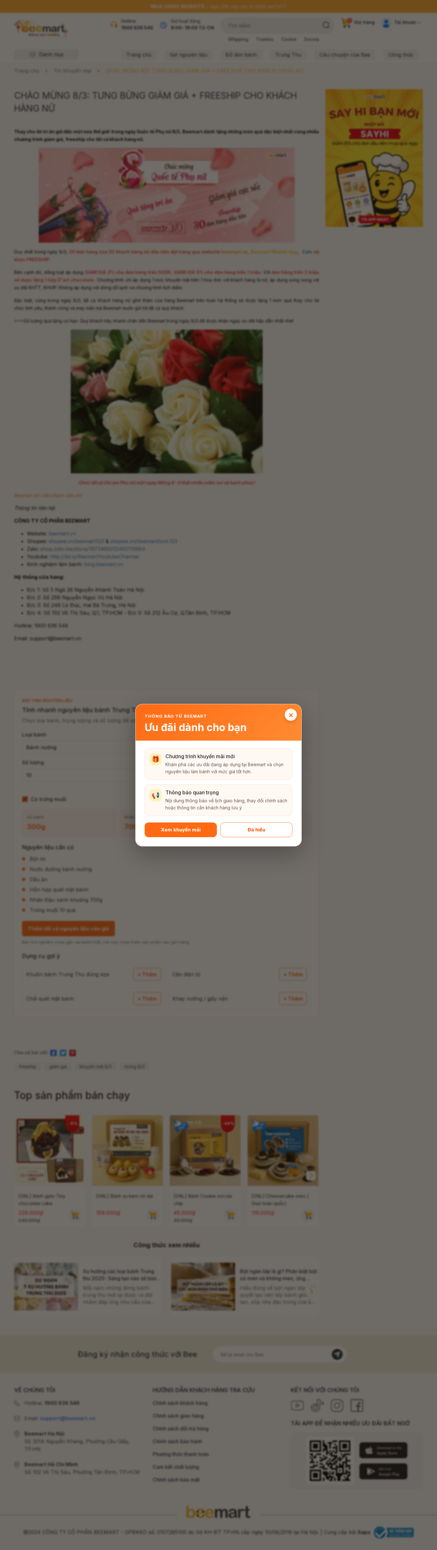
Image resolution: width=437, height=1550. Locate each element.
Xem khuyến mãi (181, 829)
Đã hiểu (256, 829)
